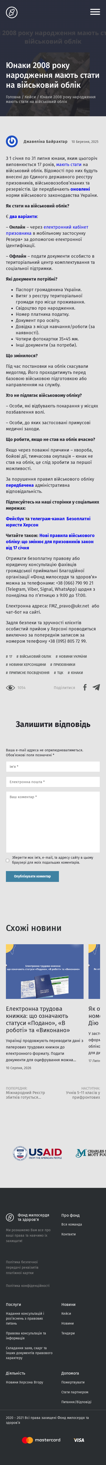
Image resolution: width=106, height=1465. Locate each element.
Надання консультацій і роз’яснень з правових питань (25, 1319)
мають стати (69, 164)
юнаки (77, 673)
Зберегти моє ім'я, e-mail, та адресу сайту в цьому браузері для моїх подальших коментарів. (52, 860)
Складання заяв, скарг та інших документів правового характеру (29, 1353)
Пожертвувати (73, 1382)
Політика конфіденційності (28, 1286)
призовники (64, 665)
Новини (67, 1323)
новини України (73, 657)
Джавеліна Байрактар (46, 141)
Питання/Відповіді (76, 1402)
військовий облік (35, 657)
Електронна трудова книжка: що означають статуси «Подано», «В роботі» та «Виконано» (38, 1019)
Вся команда (71, 1224)
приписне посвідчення (29, 673)
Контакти (68, 1234)
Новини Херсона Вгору (24, 1382)
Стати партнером (74, 1392)
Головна (13, 97)
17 (10, 657)
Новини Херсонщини (27, 665)
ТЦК (60, 673)
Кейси (30, 97)
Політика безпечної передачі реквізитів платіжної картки (22, 1267)
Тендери (68, 1333)
